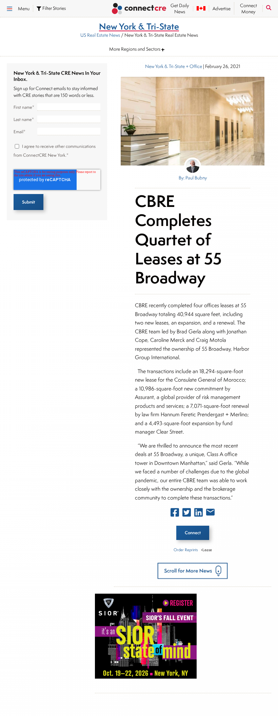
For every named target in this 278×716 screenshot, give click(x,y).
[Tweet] (186, 514)
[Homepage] (139, 9)
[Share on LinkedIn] (198, 514)
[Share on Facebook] (175, 514)
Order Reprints (186, 549)
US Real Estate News (100, 35)
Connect (193, 533)
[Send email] (210, 513)
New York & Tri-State (165, 66)
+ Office (193, 66)
